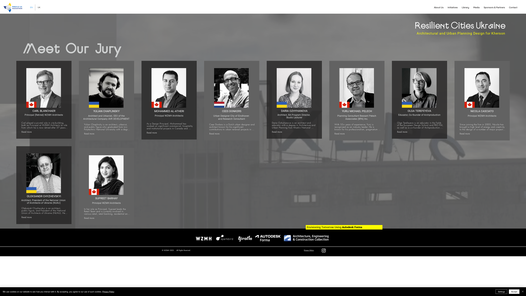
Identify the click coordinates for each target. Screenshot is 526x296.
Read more (27, 131)
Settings (501, 291)
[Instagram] (323, 250)
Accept (514, 291)
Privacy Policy (108, 291)
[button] (439, 7)
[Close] (522, 291)
